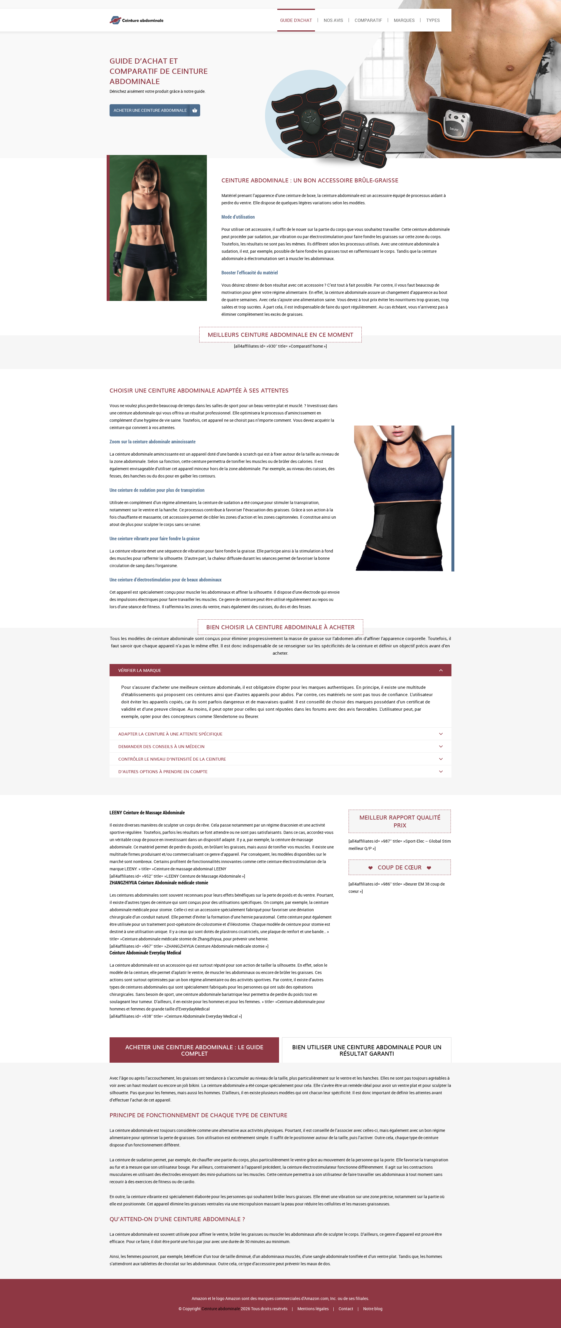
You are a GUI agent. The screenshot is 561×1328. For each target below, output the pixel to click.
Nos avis (333, 20)
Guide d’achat (296, 20)
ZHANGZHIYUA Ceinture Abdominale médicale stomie (159, 882)
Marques (404, 20)
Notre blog (372, 1308)
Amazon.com (316, 1298)
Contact (346, 1308)
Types (433, 20)
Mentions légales (313, 1308)
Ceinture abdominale (221, 1308)
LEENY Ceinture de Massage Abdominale (147, 812)
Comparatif (368, 20)
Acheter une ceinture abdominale (150, 110)
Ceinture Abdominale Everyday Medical (145, 952)
